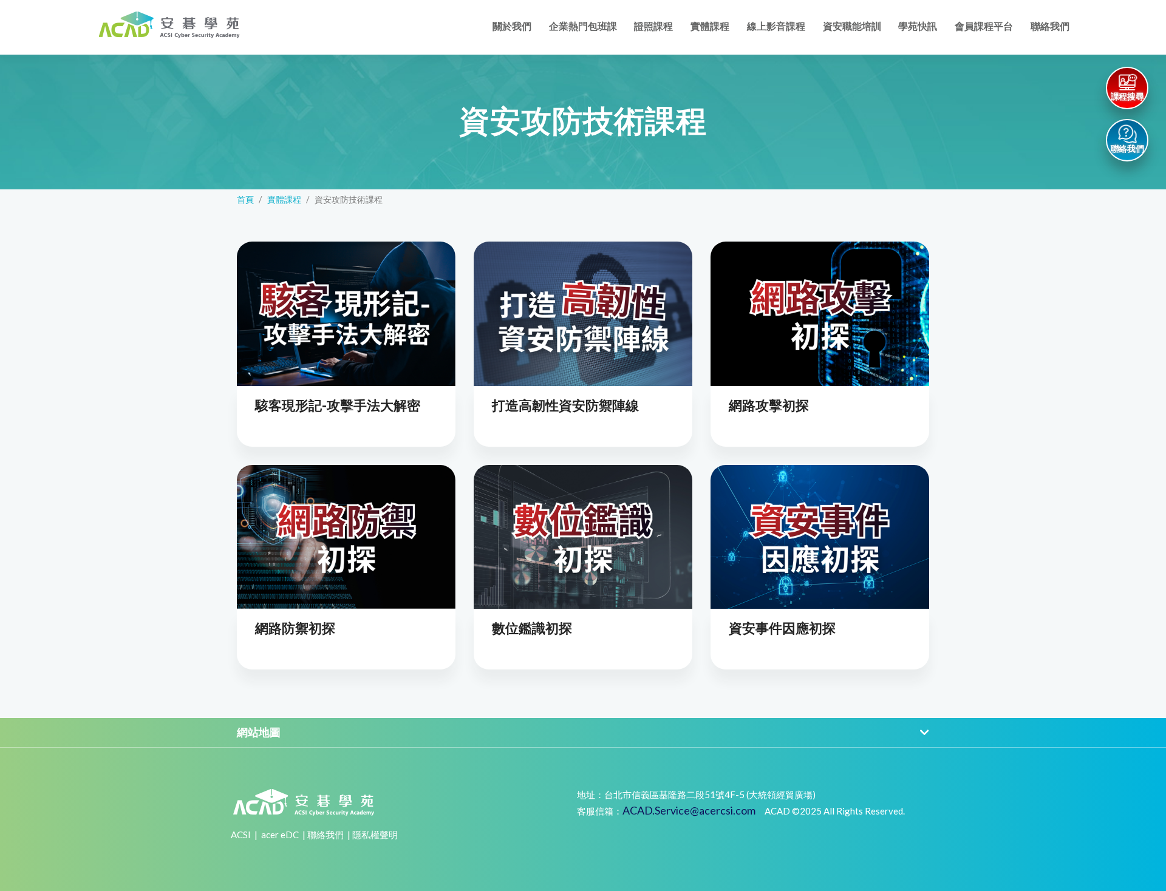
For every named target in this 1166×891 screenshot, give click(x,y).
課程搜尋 (1127, 96)
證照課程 (653, 26)
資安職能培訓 (852, 26)
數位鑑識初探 (532, 628)
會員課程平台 (984, 26)
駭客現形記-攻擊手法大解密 (337, 406)
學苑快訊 (917, 26)
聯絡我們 (1050, 26)
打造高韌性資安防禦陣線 (565, 406)
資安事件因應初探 (782, 628)
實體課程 (709, 26)
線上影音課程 (776, 26)
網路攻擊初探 (769, 406)
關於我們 (512, 26)
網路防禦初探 (295, 628)
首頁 (245, 199)
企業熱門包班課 (583, 26)
